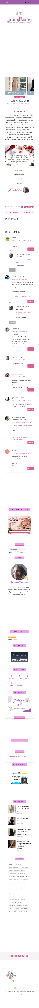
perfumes (26, 911)
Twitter (11, 685)
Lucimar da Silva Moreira (16, 103)
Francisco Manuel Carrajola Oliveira (20, 418)
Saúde (19, 888)
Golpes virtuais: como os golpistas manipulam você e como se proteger (24, 844)
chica (14, 238)
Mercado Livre (24, 879)
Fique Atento (12, 873)
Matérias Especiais (13, 879)
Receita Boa (12, 888)
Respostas (13, 250)
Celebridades (24, 867)
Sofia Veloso (17, 374)
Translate (21, 552)
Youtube (27, 678)
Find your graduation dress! (23, 820)
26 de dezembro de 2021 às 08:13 (21, 453)
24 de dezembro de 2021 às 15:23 (21, 360)
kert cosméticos (22, 905)
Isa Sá (14, 450)
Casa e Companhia (13, 867)
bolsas (11, 902)
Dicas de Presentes (14, 870)
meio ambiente (25, 908)
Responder (30, 249)
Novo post (15, 384)
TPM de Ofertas (13, 891)
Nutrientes (23, 882)
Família (23, 870)
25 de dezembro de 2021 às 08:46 (21, 422)
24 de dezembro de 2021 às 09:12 (21, 240)
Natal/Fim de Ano (19, 97)
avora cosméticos (14, 899)
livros (17, 908)
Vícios (10, 893)
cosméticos (18, 902)
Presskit (11, 885)
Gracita (15, 328)
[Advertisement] (19, 46)
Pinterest (19, 685)
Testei (20, 891)
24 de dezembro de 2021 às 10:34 (21, 279)
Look (27, 876)
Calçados (17, 864)
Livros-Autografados (17, 439)
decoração (12, 905)
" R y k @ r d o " (19, 276)
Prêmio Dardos (19, 885)
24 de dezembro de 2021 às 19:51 (21, 377)
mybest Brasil (12, 911)
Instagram (11, 678)
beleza (23, 899)
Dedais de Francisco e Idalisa (19, 437)
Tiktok (26, 891)
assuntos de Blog (13, 896)
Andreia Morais (19, 357)
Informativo (21, 873)
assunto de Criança (19, 893)
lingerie (11, 908)
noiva (20, 911)
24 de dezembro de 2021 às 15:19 (21, 331)
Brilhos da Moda (16, 466)
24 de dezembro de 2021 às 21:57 (21, 401)
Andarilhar (15, 435)
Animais (11, 864)
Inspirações (12, 876)
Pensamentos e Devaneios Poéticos (21, 296)
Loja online (20, 876)
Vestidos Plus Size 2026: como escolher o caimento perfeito (24, 832)
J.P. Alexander (18, 398)
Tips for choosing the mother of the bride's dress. (23, 809)
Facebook (19, 678)
